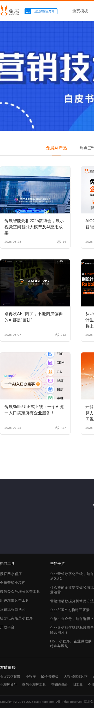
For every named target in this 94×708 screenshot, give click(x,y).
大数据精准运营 (75, 676)
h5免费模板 (49, 676)
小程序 (31, 676)
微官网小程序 (11, 574)
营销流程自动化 (13, 609)
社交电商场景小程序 (16, 618)
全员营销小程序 (13, 583)
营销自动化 (59, 685)
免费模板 (80, 11)
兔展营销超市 (10, 676)
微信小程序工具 (34, 685)
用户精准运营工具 (14, 600)
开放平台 (7, 627)
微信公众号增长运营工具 (20, 592)
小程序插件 (8, 685)
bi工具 (78, 685)
